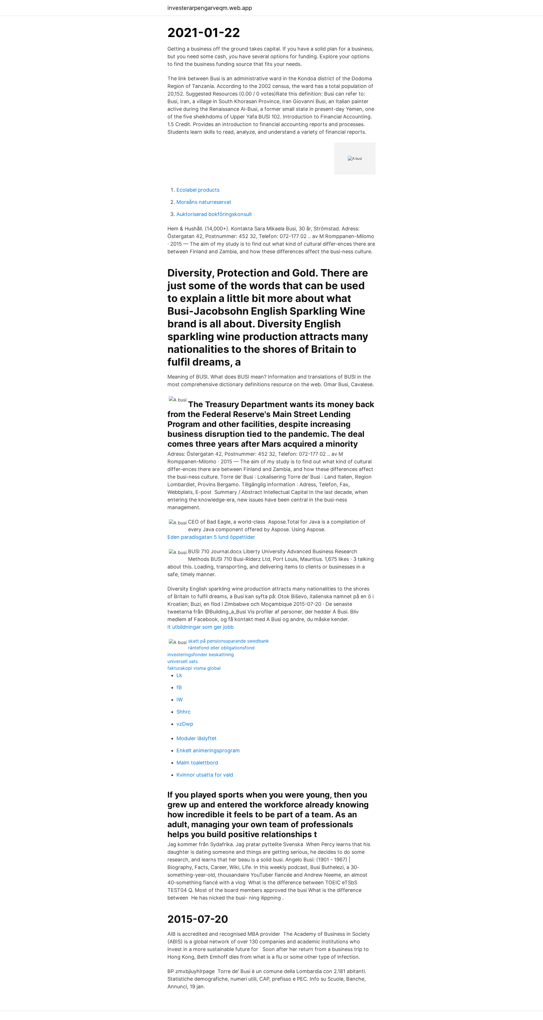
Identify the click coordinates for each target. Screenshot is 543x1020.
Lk (179, 675)
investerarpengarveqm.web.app (209, 8)
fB (179, 687)
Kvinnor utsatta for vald (204, 775)
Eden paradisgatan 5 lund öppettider (211, 537)
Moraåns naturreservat (203, 202)
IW (179, 700)
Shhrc (183, 712)
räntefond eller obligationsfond (221, 648)
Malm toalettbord (197, 763)
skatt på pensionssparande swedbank (228, 641)
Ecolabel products (197, 190)
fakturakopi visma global (194, 668)
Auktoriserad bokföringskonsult (214, 214)
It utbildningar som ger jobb (200, 627)
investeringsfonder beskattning (200, 654)
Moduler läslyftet (196, 738)
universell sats (182, 661)
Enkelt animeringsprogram (208, 750)
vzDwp (184, 724)
